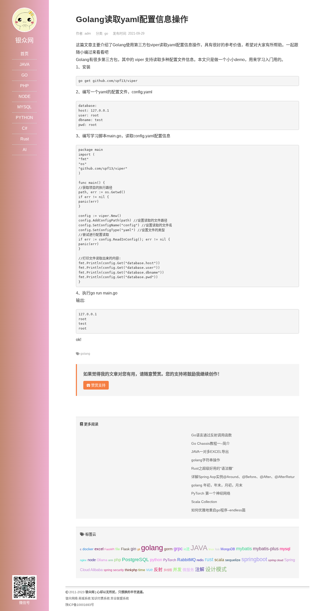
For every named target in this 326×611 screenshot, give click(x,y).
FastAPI (109, 549)
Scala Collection (204, 502)
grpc (178, 548)
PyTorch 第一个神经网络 (210, 493)
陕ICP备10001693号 (79, 605)
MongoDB (228, 549)
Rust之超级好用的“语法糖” (212, 468)
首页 (24, 54)
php (117, 560)
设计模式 (216, 569)
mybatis (244, 548)
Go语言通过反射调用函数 (211, 435)
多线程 (168, 570)
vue (149, 570)
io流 (186, 549)
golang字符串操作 (205, 460)
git (138, 549)
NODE (25, 96)
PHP (24, 86)
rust (209, 559)
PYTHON (24, 117)
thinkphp (131, 570)
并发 (177, 569)
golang (85, 353)
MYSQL (24, 107)
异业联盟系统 (120, 598)
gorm (168, 549)
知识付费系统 (100, 598)
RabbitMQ (186, 560)
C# (24, 128)
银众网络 (71, 598)
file (117, 549)
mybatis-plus (266, 548)
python (156, 560)
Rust (24, 139)
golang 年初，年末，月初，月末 (216, 485)
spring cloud (275, 560)
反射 (158, 569)
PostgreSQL (135, 559)
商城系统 (84, 598)
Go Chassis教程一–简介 (210, 443)
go (106, 33)
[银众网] (24, 19)
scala (219, 559)
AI (24, 149)
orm (110, 560)
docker (88, 549)
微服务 (188, 570)
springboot (254, 559)
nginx (83, 560)
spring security (114, 570)
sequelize (232, 560)
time (141, 570)
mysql (285, 549)
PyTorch (169, 560)
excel (98, 549)
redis (200, 560)
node (92, 560)
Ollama (102, 560)
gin (133, 549)
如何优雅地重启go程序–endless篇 (218, 510)
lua (217, 549)
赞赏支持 (97, 385)
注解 (199, 569)
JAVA (25, 64)
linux (211, 549)
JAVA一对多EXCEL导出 (210, 452)
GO (24, 75)
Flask (125, 549)
